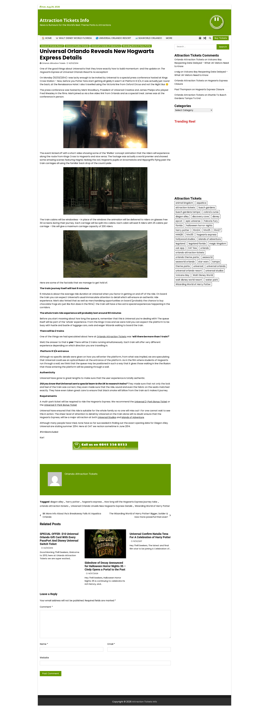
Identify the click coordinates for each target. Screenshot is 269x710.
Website (44, 657)
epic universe (193, 220)
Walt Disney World (203, 275)
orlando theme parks (187, 257)
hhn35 (189, 234)
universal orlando (216, 266)
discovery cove (200, 216)
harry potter (73, 501)
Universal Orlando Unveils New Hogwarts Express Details (101, 506)
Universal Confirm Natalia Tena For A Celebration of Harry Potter (150, 535)
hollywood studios (185, 239)
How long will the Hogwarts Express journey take (130, 501)
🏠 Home (47, 38)
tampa (216, 261)
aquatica (201, 203)
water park (212, 279)
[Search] (210, 38)
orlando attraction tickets (54, 506)
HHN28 (179, 234)
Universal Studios (107, 417)
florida (179, 225)
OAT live (192, 248)
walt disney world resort (189, 279)
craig (177, 71)
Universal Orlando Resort (52, 46)
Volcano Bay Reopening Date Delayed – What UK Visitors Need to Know (201, 63)
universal (198, 266)
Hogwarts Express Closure (209, 89)
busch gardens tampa (188, 211)
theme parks (183, 266)
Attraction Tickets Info (64, 20)
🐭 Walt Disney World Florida (74, 38)
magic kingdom (217, 243)
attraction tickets (185, 207)
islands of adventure (210, 239)
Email (111, 644)
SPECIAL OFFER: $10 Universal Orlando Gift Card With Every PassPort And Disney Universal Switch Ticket (59, 539)
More (169, 38)
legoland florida (197, 243)
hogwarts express (92, 501)
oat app (180, 248)
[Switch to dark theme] (200, 38)
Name (44, 644)
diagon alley (56, 501)
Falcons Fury (211, 220)
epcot (179, 220)
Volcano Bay (182, 275)
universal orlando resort (189, 270)
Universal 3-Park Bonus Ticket (60, 405)
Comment (46, 606)
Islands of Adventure (132, 417)
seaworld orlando (185, 261)
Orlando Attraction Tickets (53, 63)
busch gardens (207, 207)
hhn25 (206, 230)
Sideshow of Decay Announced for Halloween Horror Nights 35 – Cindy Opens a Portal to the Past (105, 566)
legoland (180, 243)
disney (215, 216)
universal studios (214, 270)
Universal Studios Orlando (77, 46)
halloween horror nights (199, 225)
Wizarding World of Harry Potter (137, 46)
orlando (204, 248)
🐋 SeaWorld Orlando (148, 38)
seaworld (207, 257)
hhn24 (196, 230)
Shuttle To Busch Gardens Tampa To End (200, 96)
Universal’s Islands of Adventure (105, 46)
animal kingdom (184, 203)
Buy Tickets (220, 38)
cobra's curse (211, 211)
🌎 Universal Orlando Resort (113, 38)
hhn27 (217, 230)
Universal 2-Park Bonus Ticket (150, 401)
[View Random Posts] (205, 38)
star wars (203, 261)
